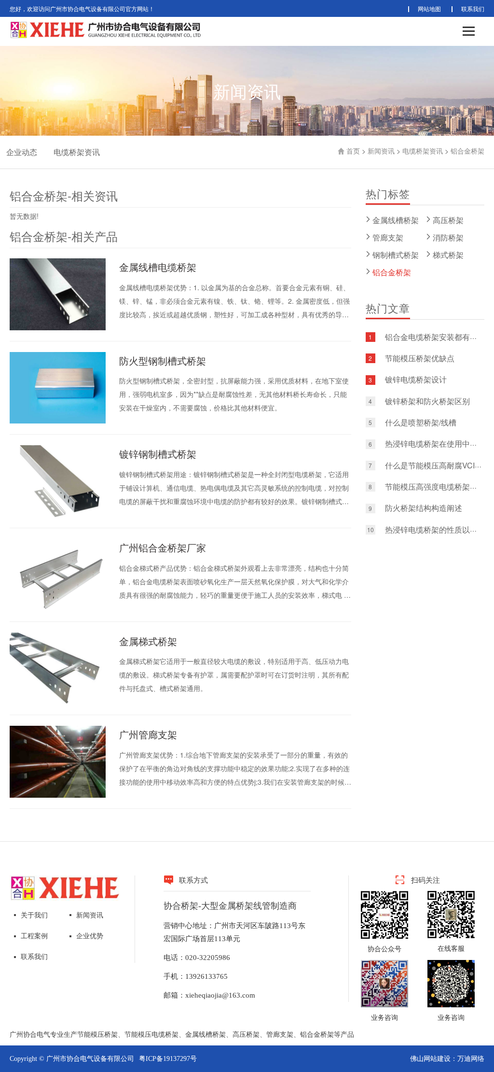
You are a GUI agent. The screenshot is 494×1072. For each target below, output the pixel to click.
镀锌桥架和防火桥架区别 (427, 401)
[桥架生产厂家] (65, 887)
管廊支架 (387, 237)
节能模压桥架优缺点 (419, 358)
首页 (353, 150)
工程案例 (34, 936)
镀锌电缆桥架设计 (416, 379)
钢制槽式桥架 (395, 254)
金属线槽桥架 (395, 220)
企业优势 (89, 936)
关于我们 (34, 915)
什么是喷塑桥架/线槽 (420, 422)
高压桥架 (448, 220)
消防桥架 (448, 237)
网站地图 (429, 8)
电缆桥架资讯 (77, 151)
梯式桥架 (448, 254)
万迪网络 (470, 1058)
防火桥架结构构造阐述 (423, 508)
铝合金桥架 (467, 150)
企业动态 (21, 151)
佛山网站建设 (430, 1058)
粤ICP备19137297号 (168, 1058)
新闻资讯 (381, 150)
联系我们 (472, 8)
